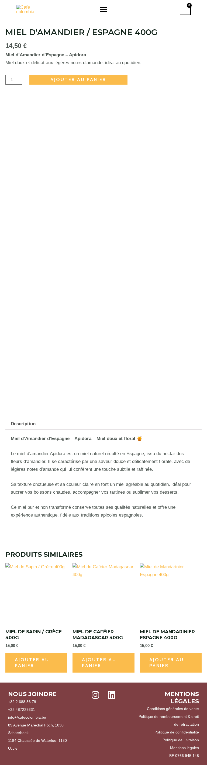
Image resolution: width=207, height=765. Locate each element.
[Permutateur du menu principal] (103, 9)
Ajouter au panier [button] (32, 662)
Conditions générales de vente (173, 709)
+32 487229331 (21, 709)
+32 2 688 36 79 (22, 702)
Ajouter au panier (78, 79)
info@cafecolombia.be (27, 717)
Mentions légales (184, 748)
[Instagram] (95, 695)
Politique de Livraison (181, 740)
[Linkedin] (111, 695)
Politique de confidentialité (176, 732)
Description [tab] (23, 423)
